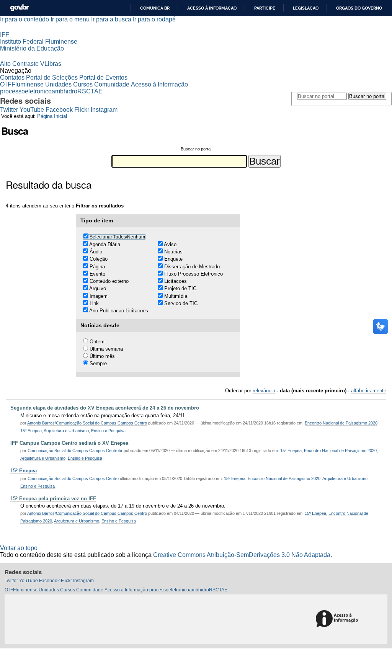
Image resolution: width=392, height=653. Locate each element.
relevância (264, 390)
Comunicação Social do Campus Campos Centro (73, 478)
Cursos (83, 84)
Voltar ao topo (19, 548)
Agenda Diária (104, 244)
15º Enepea (31, 430)
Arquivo (97, 288)
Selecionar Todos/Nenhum (117, 237)
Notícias (173, 252)
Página (97, 266)
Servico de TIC (181, 303)
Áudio (96, 252)
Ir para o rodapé (154, 19)
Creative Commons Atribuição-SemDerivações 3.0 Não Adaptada (241, 555)
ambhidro (64, 91)
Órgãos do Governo (359, 8)
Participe (264, 8)
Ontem (97, 341)
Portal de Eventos (103, 77)
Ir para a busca (111, 19)
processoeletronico (26, 91)
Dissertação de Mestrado (192, 266)
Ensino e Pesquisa (108, 430)
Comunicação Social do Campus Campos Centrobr (75, 450)
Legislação (305, 8)
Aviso (170, 244)
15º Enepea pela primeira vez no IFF (53, 498)
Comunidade (111, 84)
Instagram (104, 109)
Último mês (102, 356)
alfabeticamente (368, 390)
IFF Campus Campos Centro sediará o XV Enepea (69, 443)
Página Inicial (52, 116)
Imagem (99, 296)
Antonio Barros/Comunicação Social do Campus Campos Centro (87, 423)
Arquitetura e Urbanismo (66, 430)
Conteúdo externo (109, 281)
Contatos (12, 77)
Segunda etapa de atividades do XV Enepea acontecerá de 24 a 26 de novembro (104, 408)
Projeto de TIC (180, 288)
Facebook (59, 109)
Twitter (9, 109)
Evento (97, 274)
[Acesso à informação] (338, 619)
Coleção (99, 259)
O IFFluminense (22, 84)
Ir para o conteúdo (24, 19)
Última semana (106, 349)
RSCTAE (90, 91)
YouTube (32, 109)
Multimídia (175, 296)
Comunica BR (155, 8)
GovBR (19, 7)
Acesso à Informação (159, 84)
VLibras (50, 63)
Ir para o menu (70, 19)
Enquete (173, 259)
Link (94, 303)
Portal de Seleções (52, 77)
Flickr (81, 109)
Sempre (98, 363)
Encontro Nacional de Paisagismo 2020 (341, 423)
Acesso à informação (212, 8)
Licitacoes (175, 281)
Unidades (58, 84)
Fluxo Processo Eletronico (193, 274)
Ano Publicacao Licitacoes (118, 310)
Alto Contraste (19, 63)
